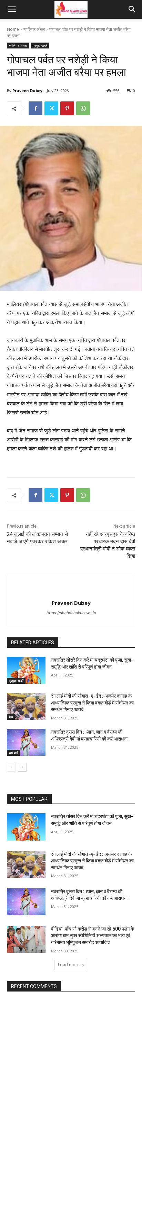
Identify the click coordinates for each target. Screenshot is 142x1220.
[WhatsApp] (83, 108)
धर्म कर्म (13, 752)
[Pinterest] (67, 108)
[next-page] (22, 767)
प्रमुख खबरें (40, 45)
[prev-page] (11, 767)
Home (13, 29)
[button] (12, 9)
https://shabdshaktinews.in (71, 612)
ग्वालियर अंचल (34, 29)
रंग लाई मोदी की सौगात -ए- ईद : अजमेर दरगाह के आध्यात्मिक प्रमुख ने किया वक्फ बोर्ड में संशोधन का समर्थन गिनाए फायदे (92, 702)
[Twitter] (51, 108)
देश (11, 716)
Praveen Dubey (27, 90)
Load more (69, 965)
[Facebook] (35, 108)
